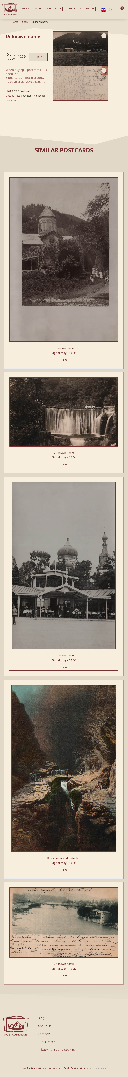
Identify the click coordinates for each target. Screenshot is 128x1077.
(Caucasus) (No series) (32, 95)
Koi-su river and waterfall (63, 858)
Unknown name (64, 348)
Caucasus (11, 100)
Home (15, 21)
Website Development (96, 1068)
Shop (25, 21)
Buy (39, 57)
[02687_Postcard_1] (81, 83)
